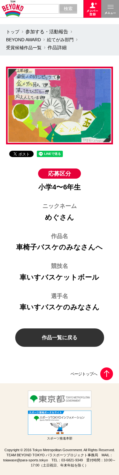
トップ (12, 31)
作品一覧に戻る (59, 337)
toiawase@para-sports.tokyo (25, 460)
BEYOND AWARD (23, 39)
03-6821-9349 (72, 460)
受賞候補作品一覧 (24, 47)
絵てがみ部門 (60, 39)
